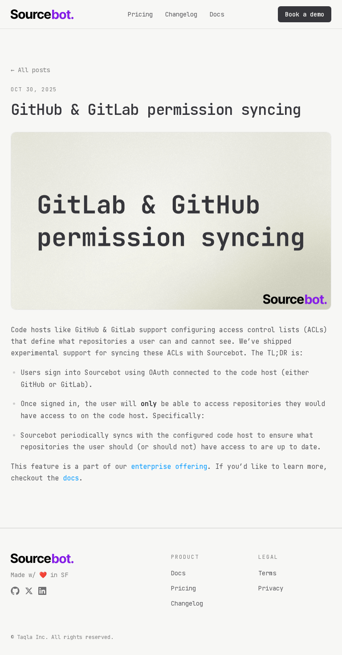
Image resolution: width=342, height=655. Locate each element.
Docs (217, 14)
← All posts (30, 70)
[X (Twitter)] (29, 591)
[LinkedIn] (42, 591)
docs (71, 478)
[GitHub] (15, 590)
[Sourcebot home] (42, 14)
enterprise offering (169, 466)
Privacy (270, 588)
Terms (267, 573)
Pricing (140, 14)
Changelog (181, 14)
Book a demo (304, 14)
